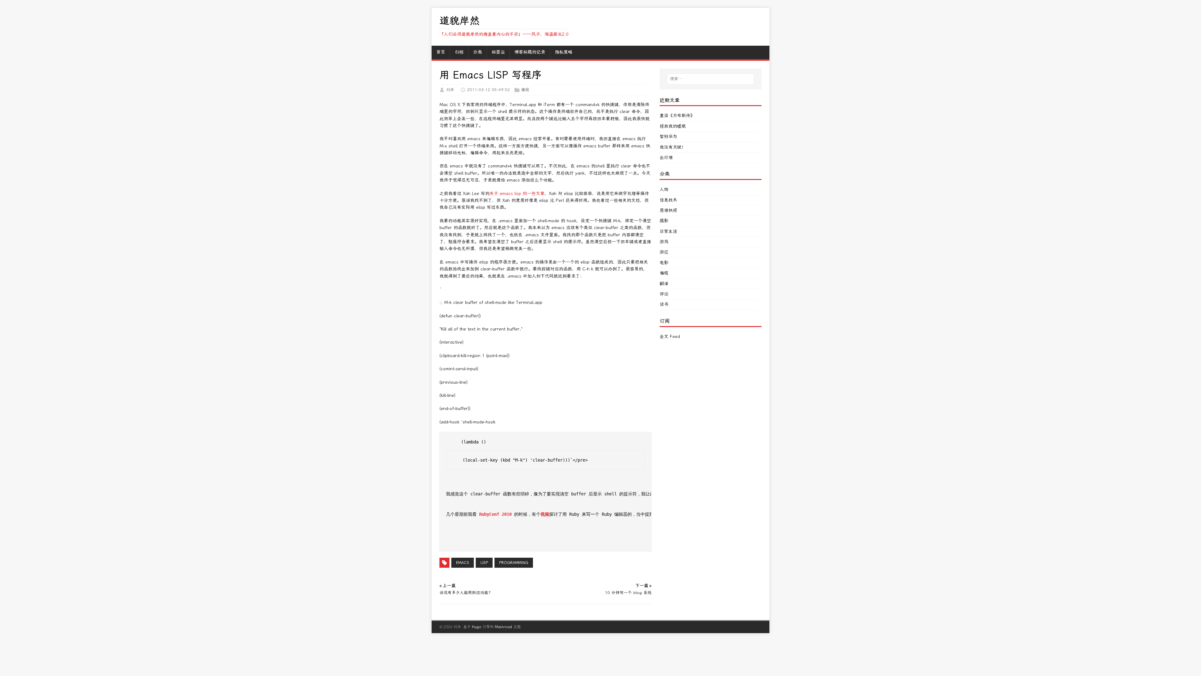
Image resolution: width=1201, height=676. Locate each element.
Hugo (476, 627)
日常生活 (668, 231)
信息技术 (668, 200)
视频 (544, 514)
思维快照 (668, 210)
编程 (525, 89)
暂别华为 (668, 136)
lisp (484, 563)
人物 (664, 189)
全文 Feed (670, 336)
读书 (664, 304)
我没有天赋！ (673, 147)
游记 (664, 252)
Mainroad (503, 627)
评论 (664, 294)
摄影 (664, 220)
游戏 (664, 241)
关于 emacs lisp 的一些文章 (517, 193)
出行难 (666, 157)
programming (513, 563)
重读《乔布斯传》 (677, 115)
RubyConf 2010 (495, 514)
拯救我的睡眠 (673, 126)
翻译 (664, 283)
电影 (664, 262)
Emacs (462, 563)
